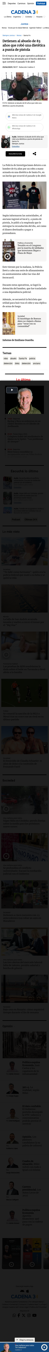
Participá (41, 3)
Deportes (12, 3)
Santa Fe (23, 358)
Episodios (15, 146)
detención (8, 363)
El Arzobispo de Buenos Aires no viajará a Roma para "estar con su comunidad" (29, 322)
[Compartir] (34, 154)
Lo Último (7, 17)
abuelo (13, 358)
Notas (4, 28)
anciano (36, 363)
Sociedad (21, 316)
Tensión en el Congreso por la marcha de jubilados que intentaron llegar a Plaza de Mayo (31, 249)
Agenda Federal (35, 28)
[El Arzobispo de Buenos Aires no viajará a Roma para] (9, 323)
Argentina (17, 17)
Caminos (21, 3)
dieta (17, 363)
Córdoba (28, 17)
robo (6, 358)
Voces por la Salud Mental (18, 28)
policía (32, 358)
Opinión (30, 3)
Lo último (24, 380)
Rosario (39, 17)
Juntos (25, 24)
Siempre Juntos (9, 35)
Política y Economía (25, 243)
